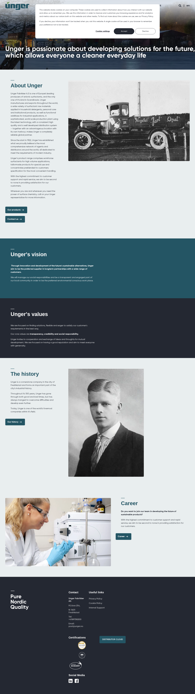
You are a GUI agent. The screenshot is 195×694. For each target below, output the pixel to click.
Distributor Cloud (112, 639)
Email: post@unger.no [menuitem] (76, 625)
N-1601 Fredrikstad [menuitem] (74, 611)
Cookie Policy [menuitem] (95, 603)
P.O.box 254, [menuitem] (74, 606)
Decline (145, 31)
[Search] (180, 5)
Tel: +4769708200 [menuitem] (75, 618)
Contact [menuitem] (73, 592)
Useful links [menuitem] (96, 592)
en (188, 5)
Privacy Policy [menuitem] (95, 599)
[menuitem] (77, 600)
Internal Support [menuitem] (97, 608)
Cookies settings (103, 31)
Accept (124, 31)
